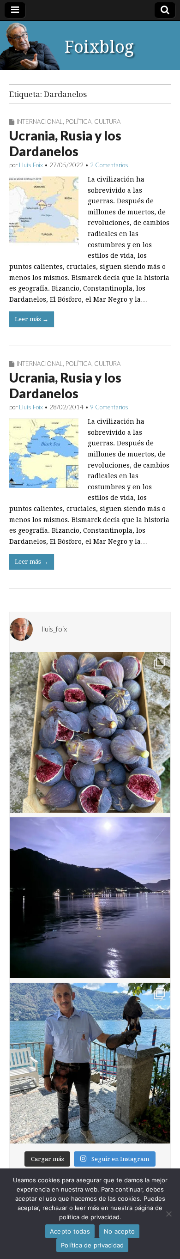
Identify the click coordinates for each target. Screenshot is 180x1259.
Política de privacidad (92, 1245)
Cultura (107, 121)
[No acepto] (168, 1213)
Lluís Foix (31, 165)
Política (78, 121)
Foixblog (99, 47)
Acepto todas (70, 1231)
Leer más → (31, 319)
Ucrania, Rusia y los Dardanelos (65, 143)
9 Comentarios (109, 407)
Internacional (40, 121)
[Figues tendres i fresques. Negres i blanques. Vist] (90, 732)
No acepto (119, 1231)
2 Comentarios (109, 165)
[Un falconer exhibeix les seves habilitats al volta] (90, 1063)
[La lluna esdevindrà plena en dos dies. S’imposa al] (90, 897)
